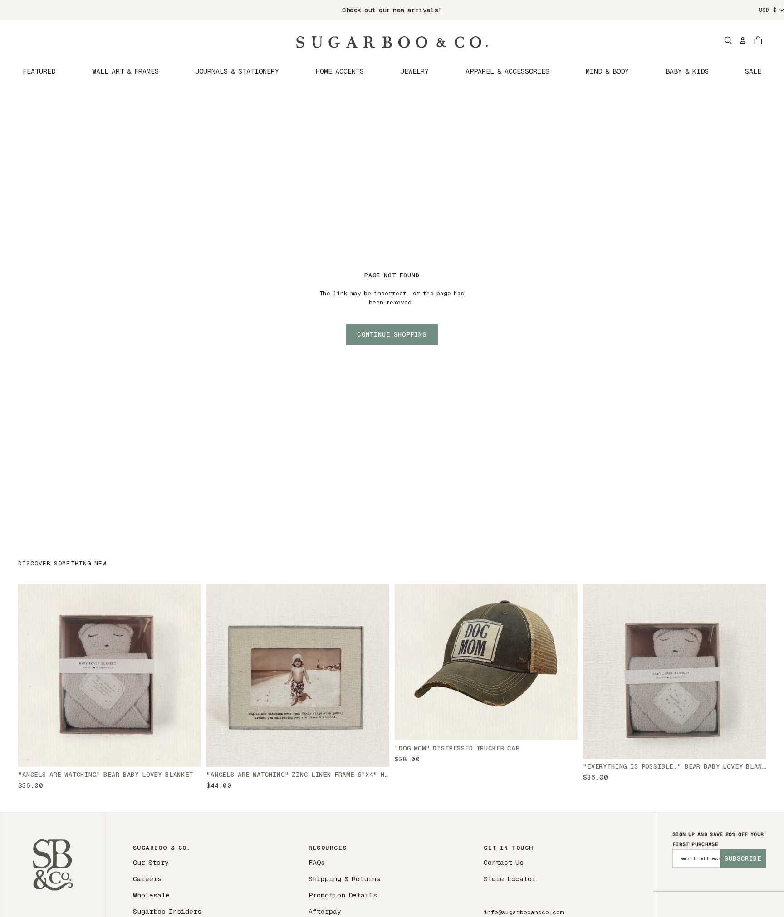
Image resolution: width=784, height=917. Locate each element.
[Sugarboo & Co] (392, 40)
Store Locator (510, 878)
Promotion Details (343, 895)
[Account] (742, 40)
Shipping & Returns (344, 878)
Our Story (151, 862)
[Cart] (758, 40)
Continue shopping (391, 334)
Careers (147, 878)
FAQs (317, 862)
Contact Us (504, 862)
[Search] (728, 40)
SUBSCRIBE (743, 858)
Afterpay (325, 911)
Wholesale (151, 895)
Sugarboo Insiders (167, 911)
